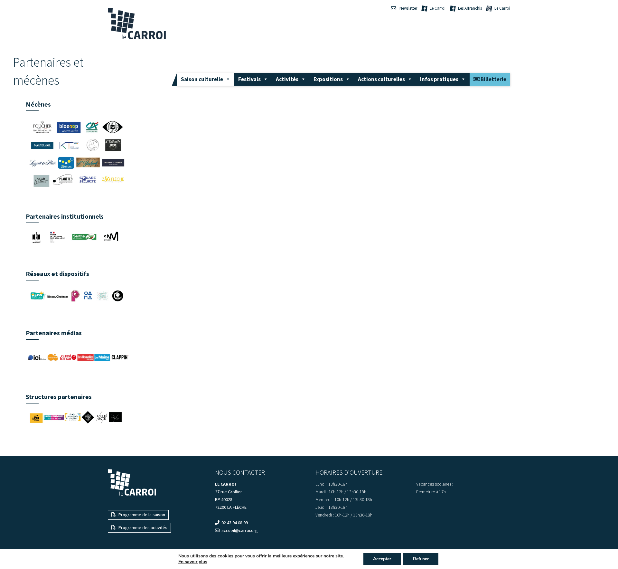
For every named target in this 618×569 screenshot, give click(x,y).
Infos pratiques (439, 79)
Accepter (382, 559)
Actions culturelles (381, 79)
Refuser (421, 559)
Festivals (249, 79)
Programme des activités (142, 527)
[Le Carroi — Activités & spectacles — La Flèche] (137, 23)
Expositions (328, 79)
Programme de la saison (141, 514)
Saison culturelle (202, 79)
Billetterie (493, 79)
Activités (287, 79)
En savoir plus (192, 562)
